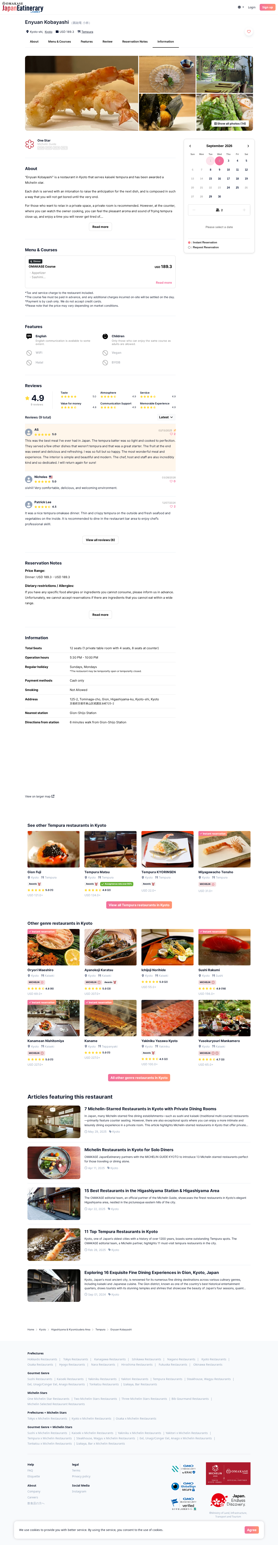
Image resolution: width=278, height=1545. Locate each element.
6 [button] (192, 169)
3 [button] (228, 160)
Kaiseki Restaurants (70, 1379)
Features (87, 41)
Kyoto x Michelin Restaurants (91, 1418)
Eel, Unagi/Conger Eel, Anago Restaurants (56, 1384)
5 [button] (246, 160)
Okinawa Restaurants (207, 1364)
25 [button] (237, 187)
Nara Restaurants (103, 1364)
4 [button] (237, 160)
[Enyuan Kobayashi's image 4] (167, 112)
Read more (100, 227)
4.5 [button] (54, 506)
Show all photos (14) (231, 123)
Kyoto (48, 31)
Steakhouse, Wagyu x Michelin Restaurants (105, 1438)
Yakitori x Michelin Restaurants (187, 1433)
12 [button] (246, 169)
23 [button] (219, 187)
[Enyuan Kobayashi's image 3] (224, 74)
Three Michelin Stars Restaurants (144, 1399)
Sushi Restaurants (39, 1379)
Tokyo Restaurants (75, 1359)
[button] (241, 7)
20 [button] (192, 187)
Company (33, 1491)
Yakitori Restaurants (134, 1379)
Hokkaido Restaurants (42, 1359)
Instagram (79, 1491)
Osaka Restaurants (40, 1364)
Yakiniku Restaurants (102, 1379)
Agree (251, 1530)
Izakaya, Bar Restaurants (140, 1384)
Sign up (267, 7)
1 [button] (210, 160)
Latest (164, 417)
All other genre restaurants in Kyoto (139, 1078)
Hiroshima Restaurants (137, 1364)
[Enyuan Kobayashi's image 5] (224, 112)
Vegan (116, 353)
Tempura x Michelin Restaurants (49, 1438)
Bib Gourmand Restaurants (190, 1399)
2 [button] (219, 160)
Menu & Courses (59, 41)
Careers (32, 1497)
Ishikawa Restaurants (146, 1359)
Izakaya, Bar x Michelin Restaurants (100, 1443)
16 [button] (219, 178)
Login (252, 7)
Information (166, 41)
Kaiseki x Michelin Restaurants (92, 1433)
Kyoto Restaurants (213, 1359)
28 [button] (201, 196)
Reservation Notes (135, 41)
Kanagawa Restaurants (110, 1359)
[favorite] (249, 31)
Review (108, 41)
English (41, 336)
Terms (76, 1470)
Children (118, 336)
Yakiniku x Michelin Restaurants (139, 1433)
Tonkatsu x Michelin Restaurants (49, 1443)
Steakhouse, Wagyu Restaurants (209, 1379)
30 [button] (219, 196)
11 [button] (237, 169)
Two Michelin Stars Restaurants (95, 1399)
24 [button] (228, 187)
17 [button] (228, 178)
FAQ (30, 1470)
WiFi (39, 353)
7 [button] (201, 169)
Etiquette (33, 1476)
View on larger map (38, 796)
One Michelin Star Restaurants (48, 1399)
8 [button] (210, 169)
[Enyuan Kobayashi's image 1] (81, 93)
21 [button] (201, 187)
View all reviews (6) (100, 540)
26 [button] (246, 187)
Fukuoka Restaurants (173, 1364)
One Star (43, 140)
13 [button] (192, 178)
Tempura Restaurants (167, 1379)
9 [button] (219, 169)
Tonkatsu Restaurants (104, 1384)
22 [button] (210, 187)
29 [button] (210, 196)
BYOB (116, 362)
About (34, 41)
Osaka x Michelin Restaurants (136, 1418)
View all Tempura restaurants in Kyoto (139, 905)
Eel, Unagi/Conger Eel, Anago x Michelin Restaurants (176, 1438)
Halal (39, 362)
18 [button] (237, 178)
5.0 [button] (54, 434)
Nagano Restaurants (181, 1359)
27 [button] (192, 196)
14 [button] (201, 178)
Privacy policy (81, 1476)
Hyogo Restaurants (72, 1364)
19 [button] (246, 178)
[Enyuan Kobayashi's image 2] (167, 74)
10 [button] (228, 169)
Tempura (87, 31)
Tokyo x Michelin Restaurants (47, 1418)
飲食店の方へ (36, 1503)
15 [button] (210, 178)
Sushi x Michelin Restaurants (47, 1433)
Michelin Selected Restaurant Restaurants (56, 1404)
